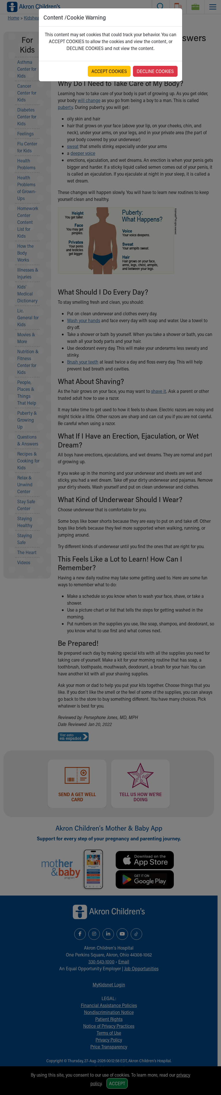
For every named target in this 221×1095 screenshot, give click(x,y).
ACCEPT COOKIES (109, 71)
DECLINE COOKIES (155, 71)
